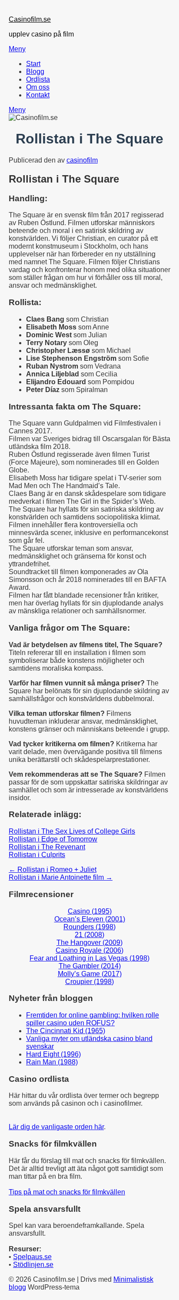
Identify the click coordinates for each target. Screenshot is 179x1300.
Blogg (35, 71)
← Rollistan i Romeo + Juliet (52, 869)
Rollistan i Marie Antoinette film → (61, 877)
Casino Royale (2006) (89, 950)
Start (33, 63)
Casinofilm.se (30, 19)
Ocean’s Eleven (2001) (89, 919)
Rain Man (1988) (52, 1062)
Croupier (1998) (89, 981)
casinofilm (82, 160)
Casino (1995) (90, 911)
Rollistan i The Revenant (47, 847)
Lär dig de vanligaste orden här (56, 1126)
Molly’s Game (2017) (90, 973)
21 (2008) (89, 934)
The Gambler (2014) (90, 966)
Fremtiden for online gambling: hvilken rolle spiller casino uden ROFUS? (92, 1019)
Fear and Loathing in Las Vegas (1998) (89, 958)
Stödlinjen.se (33, 1264)
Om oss (38, 87)
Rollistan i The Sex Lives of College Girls (72, 831)
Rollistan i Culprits (37, 854)
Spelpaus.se (32, 1256)
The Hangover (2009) (89, 942)
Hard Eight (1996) (53, 1054)
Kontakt (38, 95)
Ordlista (38, 79)
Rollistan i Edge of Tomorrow (53, 839)
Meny (17, 49)
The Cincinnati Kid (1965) (65, 1030)
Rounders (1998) (89, 927)
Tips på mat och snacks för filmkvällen (67, 1192)
